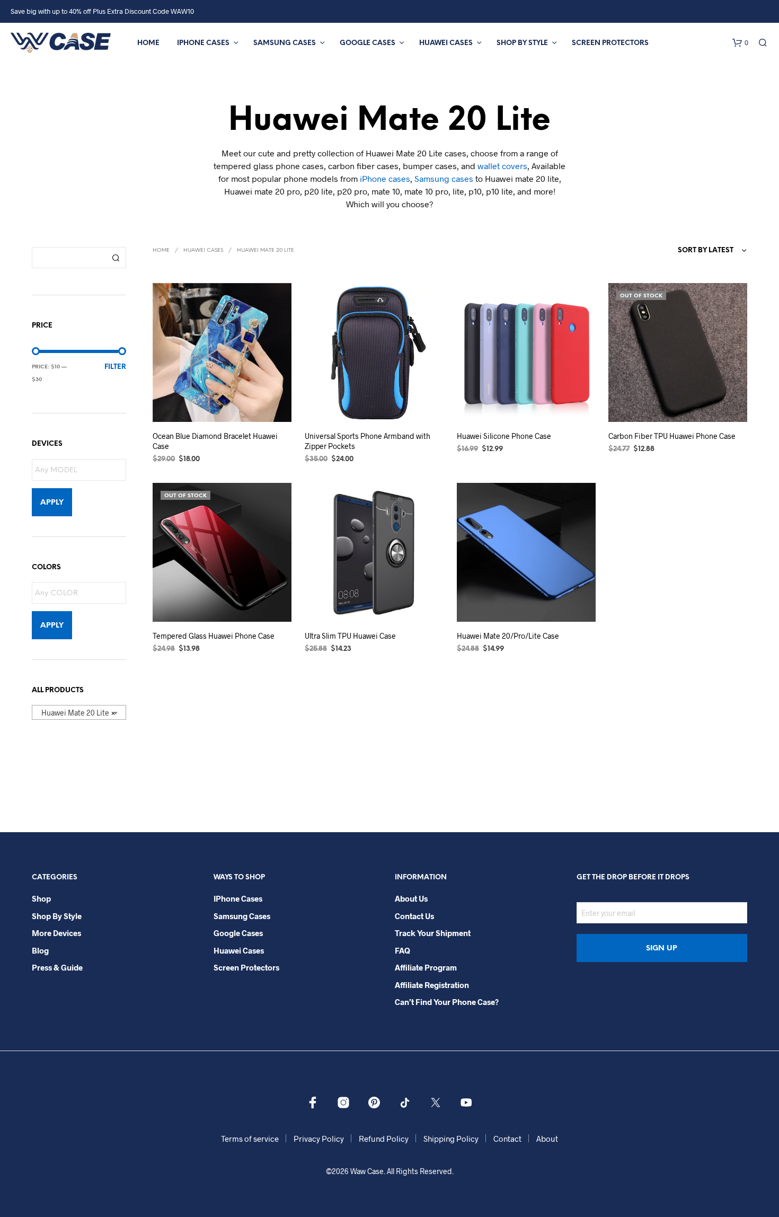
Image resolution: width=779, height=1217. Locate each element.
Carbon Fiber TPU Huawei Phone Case (672, 435)
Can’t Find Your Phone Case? (447, 1002)
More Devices (56, 933)
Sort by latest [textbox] (705, 250)
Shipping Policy (451, 1138)
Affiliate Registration (432, 985)
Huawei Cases (446, 43)
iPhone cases (385, 178)
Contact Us (414, 916)
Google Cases (367, 43)
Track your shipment (433, 933)
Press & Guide (57, 967)
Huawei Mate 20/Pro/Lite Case (508, 635)
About (547, 1138)
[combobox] (79, 712)
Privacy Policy (319, 1138)
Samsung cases (443, 178)
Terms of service (250, 1138)
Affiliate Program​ (426, 967)
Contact (507, 1138)
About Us (411, 898)
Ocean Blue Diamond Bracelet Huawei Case (215, 441)
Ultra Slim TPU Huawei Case (350, 635)
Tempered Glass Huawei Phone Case (214, 635)
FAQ (402, 950)
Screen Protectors (610, 43)
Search (115, 257)
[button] (740, 43)
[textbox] (81, 470)
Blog (40, 950)
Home (148, 43)
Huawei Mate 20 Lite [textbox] (76, 712)
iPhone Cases (203, 43)
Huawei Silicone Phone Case (504, 435)
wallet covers (502, 166)
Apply (52, 503)
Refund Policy (384, 1138)
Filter (115, 367)
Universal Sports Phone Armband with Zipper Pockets (367, 441)
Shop (41, 898)
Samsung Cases (284, 43)
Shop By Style (522, 43)
